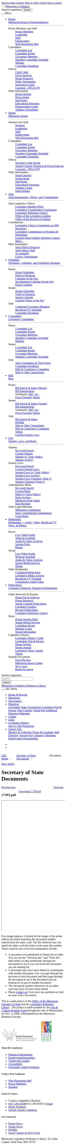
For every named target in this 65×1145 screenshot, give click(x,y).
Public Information (25, 81)
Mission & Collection (20, 732)
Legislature (14, 707)
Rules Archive (23, 497)
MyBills (19, 422)
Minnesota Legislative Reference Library (23, 685)
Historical (13, 704)
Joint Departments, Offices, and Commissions (33, 197)
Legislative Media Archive (29, 575)
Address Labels (23, 187)
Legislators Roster (25, 625)
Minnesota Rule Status (27, 500)
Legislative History (18, 722)
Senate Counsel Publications (30, 603)
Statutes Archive (24, 459)
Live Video (21, 534)
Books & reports (24, 669)
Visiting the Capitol (18, 1060)
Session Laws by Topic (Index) (32, 472)
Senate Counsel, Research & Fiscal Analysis (39, 165)
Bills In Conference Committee (32, 369)
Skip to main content (12, 2)
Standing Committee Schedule (31, 59)
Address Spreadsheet (26, 109)
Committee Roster (25, 53)
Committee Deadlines (27, 65)
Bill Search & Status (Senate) (31, 403)
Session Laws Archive (27, 475)
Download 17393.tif (30, 791)
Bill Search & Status (26, 419)
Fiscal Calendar (23, 284)
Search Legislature (11, 9)
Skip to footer (54, 2)
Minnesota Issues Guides (28, 663)
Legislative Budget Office (29, 206)
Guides (12, 716)
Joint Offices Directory (27, 247)
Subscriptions (22, 191)
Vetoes (19, 431)
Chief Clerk (21, 72)
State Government (31, 707)
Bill (31, 394)
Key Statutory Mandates (42, 735)
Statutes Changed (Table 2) (30, 481)
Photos (19, 547)
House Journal (23, 94)
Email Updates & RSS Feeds (24, 1132)
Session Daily (22, 544)
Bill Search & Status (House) (31, 387)
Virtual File (39, 710)
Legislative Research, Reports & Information (32, 588)
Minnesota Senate (18, 115)
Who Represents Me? (27, 44)
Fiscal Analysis (23, 75)
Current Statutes (24, 453)
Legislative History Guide (29, 638)
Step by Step (15, 725)
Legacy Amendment (26, 256)
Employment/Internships (21, 1057)
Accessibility (22, 253)
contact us (21, 992)
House (11, 19)
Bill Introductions (24, 391)
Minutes (19, 62)
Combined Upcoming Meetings (32, 306)
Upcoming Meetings (26, 56)
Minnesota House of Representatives (28, 22)
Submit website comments (22, 1110)
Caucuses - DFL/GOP (27, 87)
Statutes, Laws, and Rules (22, 441)
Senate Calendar (24, 297)
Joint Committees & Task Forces (33, 362)
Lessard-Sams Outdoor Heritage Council (37, 237)
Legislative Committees (21, 319)
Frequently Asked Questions (23, 1067)
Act (36, 394)
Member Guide (23, 628)
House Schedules (24, 272)
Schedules (13, 259)
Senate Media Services (27, 563)
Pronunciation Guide (26, 106)
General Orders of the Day (29, 300)
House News (15, 1123)
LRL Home (4, 757)
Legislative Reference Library (31, 212)
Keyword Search (24, 450)
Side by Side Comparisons (29, 372)
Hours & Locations (42, 732)
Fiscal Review (23, 659)
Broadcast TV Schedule (28, 309)
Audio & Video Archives (29, 541)
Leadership (21, 34)
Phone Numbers (17, 1106)
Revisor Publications (26, 609)
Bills (10, 375)
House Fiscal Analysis (27, 597)
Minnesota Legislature (17, 6)
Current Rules (23, 491)
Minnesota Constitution (28, 509)
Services (24, 735)
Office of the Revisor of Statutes (32, 219)
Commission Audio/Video (29, 581)
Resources (28, 725)
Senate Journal (23, 175)
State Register (22, 503)
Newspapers (15, 700)
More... (19, 241)
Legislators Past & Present (29, 641)
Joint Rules (21, 100)
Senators (20, 125)
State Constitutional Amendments (33, 513)
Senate (12, 112)
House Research (24, 78)
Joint (11, 194)
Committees (14, 316)
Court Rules (21, 516)
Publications (15, 584)
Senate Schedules (24, 291)
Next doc (59, 787)
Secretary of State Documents (26, 757)
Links (11, 719)
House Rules (22, 97)
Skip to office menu (35, 2)
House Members (24, 31)
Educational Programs (27, 103)
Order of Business (25, 275)
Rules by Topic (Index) (28, 494)
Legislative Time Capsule (29, 650)
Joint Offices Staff (25, 250)
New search (7, 763)
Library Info (15, 729)
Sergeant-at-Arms (24, 84)
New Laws (21, 666)
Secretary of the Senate (27, 162)
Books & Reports (17, 694)
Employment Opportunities (23, 738)
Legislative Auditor (25, 606)
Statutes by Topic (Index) (29, 456)
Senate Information (25, 631)
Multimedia (14, 519)
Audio (31, 534)
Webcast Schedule (25, 538)
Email (49, 1103)
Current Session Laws (27, 434)
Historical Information (20, 1054)
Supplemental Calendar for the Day (34, 281)
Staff (17, 37)
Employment (22, 40)
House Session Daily (26, 619)
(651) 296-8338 (16, 1103)
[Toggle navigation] (2, 14)
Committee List (23, 50)
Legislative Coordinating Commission (36, 209)
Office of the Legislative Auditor (33, 216)
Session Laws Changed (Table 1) (33, 478)
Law (10, 437)
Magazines (14, 697)
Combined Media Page (27, 572)
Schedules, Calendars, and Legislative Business (34, 262)
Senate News (15, 1126)
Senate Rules (22, 178)
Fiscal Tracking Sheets (27, 397)
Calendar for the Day (26, 278)
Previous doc (8, 787)
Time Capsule (24, 710)
